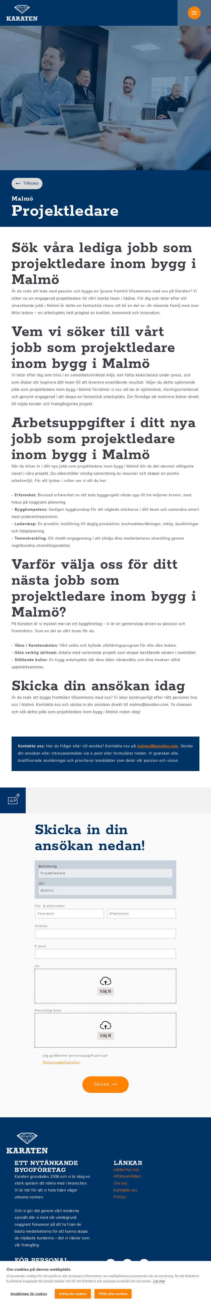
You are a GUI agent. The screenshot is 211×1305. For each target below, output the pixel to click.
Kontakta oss (125, 1190)
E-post (40, 946)
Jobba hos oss (126, 1170)
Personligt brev (48, 1010)
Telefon (41, 926)
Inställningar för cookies (29, 1294)
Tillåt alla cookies (113, 1294)
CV (37, 966)
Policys (120, 1197)
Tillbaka (31, 184)
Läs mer (159, 1281)
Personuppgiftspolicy (61, 1062)
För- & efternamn (50, 906)
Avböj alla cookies (73, 1294)
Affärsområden (127, 1177)
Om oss (120, 1184)
